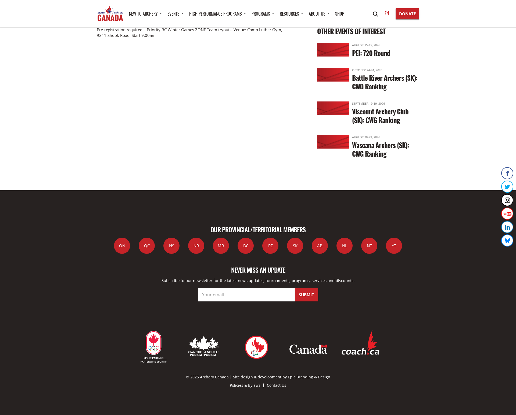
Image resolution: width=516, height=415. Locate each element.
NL (344, 245)
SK (295, 245)
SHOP (339, 13)
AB (319, 245)
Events (173, 13)
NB (196, 245)
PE (270, 245)
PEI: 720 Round (371, 53)
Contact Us (276, 385)
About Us (317, 13)
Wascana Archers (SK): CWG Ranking (380, 149)
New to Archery (143, 13)
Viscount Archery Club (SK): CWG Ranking (380, 115)
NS (171, 245)
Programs (261, 13)
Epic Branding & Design (309, 376)
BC (245, 245)
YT (394, 245)
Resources (289, 13)
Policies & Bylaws (245, 385)
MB (221, 245)
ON (122, 245)
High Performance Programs (215, 13)
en (387, 13)
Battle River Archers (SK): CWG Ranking (384, 82)
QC (147, 245)
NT (369, 245)
